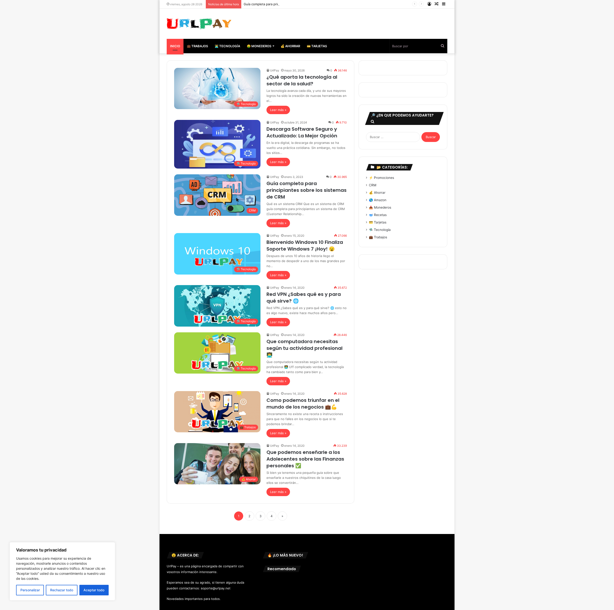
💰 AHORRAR (290, 46)
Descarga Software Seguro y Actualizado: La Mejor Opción (301, 132)
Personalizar (30, 590)
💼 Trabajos (378, 237)
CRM (372, 185)
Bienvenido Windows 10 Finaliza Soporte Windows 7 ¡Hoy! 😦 (304, 245)
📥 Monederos (380, 207)
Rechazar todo (61, 590)
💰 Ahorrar (377, 192)
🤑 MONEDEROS (259, 46)
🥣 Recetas (378, 215)
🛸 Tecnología (380, 230)
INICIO (175, 46)
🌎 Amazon (377, 200)
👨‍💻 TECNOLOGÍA (227, 46)
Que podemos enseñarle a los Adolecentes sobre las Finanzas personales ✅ (305, 459)
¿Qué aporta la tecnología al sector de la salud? (301, 80)
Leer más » (278, 110)
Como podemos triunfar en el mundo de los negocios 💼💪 (302, 403)
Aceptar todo (93, 590)
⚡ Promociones (381, 178)
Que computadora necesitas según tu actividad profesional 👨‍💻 (304, 348)
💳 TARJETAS (317, 46)
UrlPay (274, 70)
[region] (62, 571)
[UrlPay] (199, 23)
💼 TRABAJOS (197, 46)
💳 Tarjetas (377, 222)
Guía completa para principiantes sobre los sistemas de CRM (289, 4)
